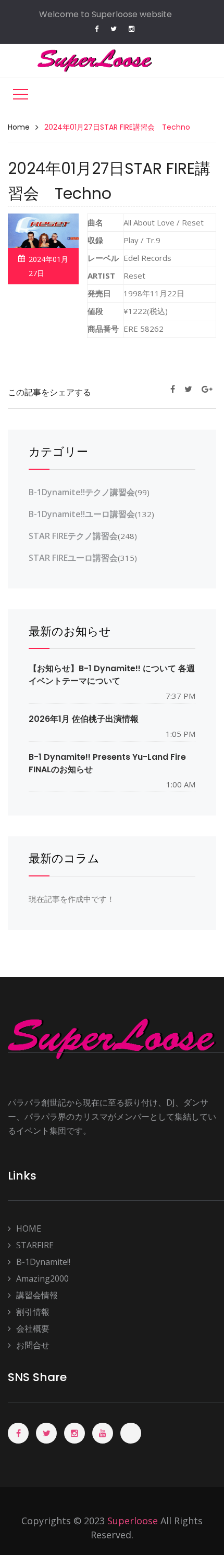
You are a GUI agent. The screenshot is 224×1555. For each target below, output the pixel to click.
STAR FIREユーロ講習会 (73, 557)
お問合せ (32, 1345)
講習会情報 (37, 1295)
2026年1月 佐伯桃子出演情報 (84, 719)
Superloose (132, 1520)
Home (19, 127)
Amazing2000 (42, 1278)
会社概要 (32, 1328)
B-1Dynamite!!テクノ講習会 (82, 492)
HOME (28, 1228)
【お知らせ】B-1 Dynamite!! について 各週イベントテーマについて (112, 674)
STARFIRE (35, 1245)
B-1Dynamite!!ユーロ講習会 (82, 514)
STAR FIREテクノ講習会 (73, 536)
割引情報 (32, 1312)
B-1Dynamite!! (43, 1262)
